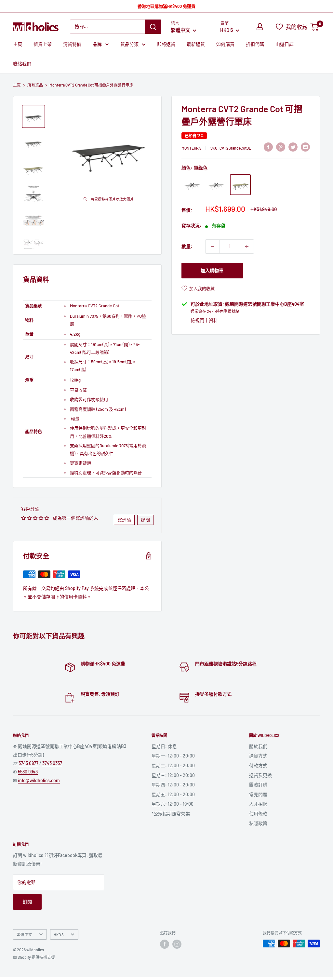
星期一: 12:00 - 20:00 (173, 755)
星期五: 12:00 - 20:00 (173, 794)
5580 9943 (28, 771)
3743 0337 (52, 763)
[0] (315, 27)
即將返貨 (166, 44)
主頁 (17, 44)
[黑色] (192, 184)
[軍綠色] (240, 184)
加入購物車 (212, 270)
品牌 (97, 44)
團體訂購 (258, 784)
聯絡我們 (22, 63)
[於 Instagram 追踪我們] (176, 944)
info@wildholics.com (39, 780)
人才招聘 (258, 804)
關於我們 (258, 746)
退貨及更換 (260, 775)
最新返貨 (196, 44)
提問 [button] (145, 520)
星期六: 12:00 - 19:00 (172, 804)
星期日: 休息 (164, 746)
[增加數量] (247, 246)
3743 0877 (28, 763)
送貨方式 (258, 755)
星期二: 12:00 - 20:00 (173, 765)
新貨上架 (42, 44)
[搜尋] (153, 27)
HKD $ (59, 934)
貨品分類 (129, 44)
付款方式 (258, 765)
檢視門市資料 (204, 320)
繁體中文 (24, 934)
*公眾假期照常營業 (171, 813)
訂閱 (27, 901)
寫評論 (124, 520)
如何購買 (225, 44)
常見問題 (258, 794)
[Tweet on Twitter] (293, 147)
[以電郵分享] (305, 147)
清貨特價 (72, 44)
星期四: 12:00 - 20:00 (173, 784)
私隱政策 (258, 823)
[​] (280, 147)
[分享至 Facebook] (268, 147)
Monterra (191, 148)
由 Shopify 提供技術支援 (34, 957)
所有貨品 (35, 85)
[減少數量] (212, 246)
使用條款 (258, 813)
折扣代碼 (255, 44)
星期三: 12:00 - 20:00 (173, 775)
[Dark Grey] (216, 184)
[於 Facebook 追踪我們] (164, 944)
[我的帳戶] (260, 26)
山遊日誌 (284, 44)
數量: (186, 246)
